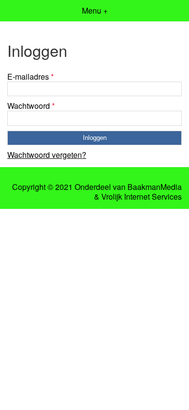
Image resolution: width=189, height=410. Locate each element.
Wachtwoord (31, 105)
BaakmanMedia (154, 187)
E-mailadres (30, 76)
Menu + (95, 10)
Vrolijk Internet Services (141, 197)
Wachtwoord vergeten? (46, 154)
